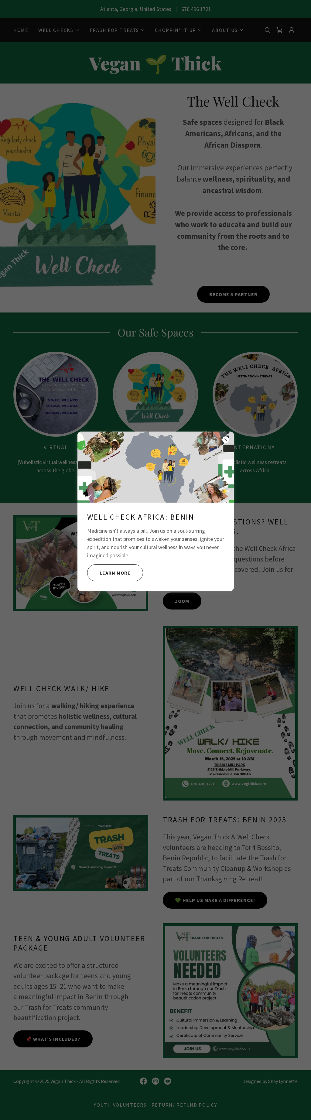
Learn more (115, 573)
